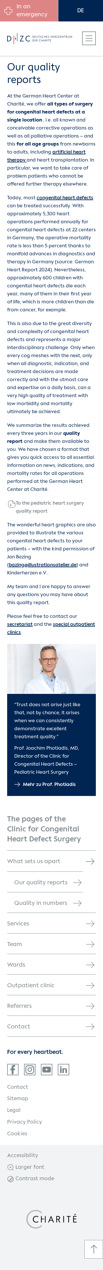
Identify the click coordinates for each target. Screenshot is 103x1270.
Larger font (29, 1167)
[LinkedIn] (63, 1069)
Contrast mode (34, 1179)
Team (14, 944)
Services (18, 924)
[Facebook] (13, 1069)
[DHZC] (45, 38)
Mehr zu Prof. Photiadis (49, 784)
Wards (16, 965)
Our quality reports (41, 882)
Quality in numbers (40, 903)
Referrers (19, 1006)
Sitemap (17, 1099)
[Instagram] (30, 1069)
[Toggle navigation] (89, 38)
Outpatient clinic (31, 985)
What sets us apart (33, 861)
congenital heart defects (65, 198)
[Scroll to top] (93, 1249)
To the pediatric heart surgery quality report (50, 507)
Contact (18, 1027)
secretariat (20, 624)
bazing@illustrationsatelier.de (42, 565)
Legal (14, 1110)
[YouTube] (46, 1069)
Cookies (17, 1134)
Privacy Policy (24, 1122)
